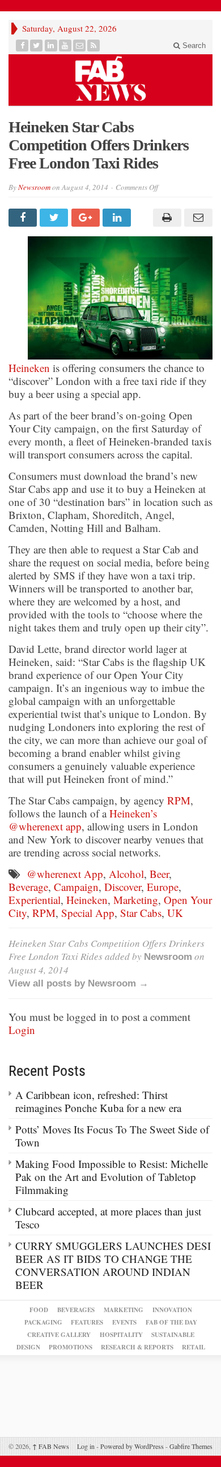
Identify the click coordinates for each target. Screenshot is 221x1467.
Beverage (28, 887)
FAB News (50, 1446)
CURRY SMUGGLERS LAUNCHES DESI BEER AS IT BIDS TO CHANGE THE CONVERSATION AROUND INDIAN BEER (113, 1265)
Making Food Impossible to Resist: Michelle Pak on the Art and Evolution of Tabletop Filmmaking (111, 1177)
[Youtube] (65, 45)
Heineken (29, 368)
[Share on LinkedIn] (118, 218)
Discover (122, 887)
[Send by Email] (196, 218)
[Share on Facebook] (24, 218)
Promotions (70, 1347)
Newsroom (34, 187)
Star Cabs (141, 913)
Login (21, 1030)
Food (38, 1309)
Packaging (43, 1322)
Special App (87, 913)
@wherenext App (65, 874)
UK (175, 913)
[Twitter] (36, 45)
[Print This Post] (165, 218)
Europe (162, 887)
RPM (178, 800)
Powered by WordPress (132, 1446)
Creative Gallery (59, 1334)
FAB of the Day (171, 1322)
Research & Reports (137, 1347)
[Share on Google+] (87, 218)
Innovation (172, 1309)
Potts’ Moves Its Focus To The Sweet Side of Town (112, 1135)
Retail (193, 1347)
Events (124, 1322)
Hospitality (121, 1334)
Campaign (76, 887)
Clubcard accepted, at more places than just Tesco (108, 1217)
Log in (86, 1446)
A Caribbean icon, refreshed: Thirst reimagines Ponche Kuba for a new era (98, 1101)
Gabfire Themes (190, 1446)
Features (87, 1322)
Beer (159, 874)
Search (193, 45)
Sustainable (172, 1334)
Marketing (135, 900)
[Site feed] (94, 45)
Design (28, 1347)
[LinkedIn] (51, 45)
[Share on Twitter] (55, 218)
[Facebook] (22, 45)
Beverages (76, 1309)
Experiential (34, 900)
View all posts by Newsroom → (78, 983)
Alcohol (126, 874)
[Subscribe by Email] (80, 45)
